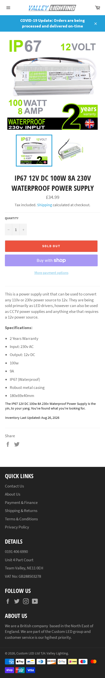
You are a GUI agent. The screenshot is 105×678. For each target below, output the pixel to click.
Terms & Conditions (21, 519)
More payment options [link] (51, 272)
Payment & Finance (21, 502)
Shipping (44, 204)
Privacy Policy (17, 527)
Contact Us (14, 486)
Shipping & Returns (21, 510)
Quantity (11, 218)
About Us (12, 494)
